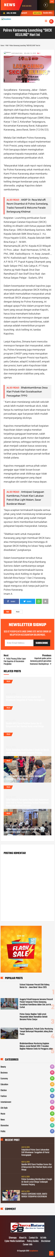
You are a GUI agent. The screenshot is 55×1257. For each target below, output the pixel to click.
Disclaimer (45, 1241)
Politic (3, 1131)
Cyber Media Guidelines (15, 1241)
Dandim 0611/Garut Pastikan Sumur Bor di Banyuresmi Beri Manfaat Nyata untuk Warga (25, 725)
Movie (3, 1114)
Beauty (3, 1067)
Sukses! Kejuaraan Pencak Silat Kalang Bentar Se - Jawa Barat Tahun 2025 (34, 986)
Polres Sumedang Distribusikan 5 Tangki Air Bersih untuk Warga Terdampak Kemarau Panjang (27, 751)
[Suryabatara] (27, 1231)
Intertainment (6, 1102)
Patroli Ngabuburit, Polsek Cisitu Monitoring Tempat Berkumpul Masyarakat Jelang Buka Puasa (36, 1031)
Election (4, 1090)
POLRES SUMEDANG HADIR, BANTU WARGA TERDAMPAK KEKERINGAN (23, 778)
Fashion (4, 1096)
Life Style (4, 1108)
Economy (4, 1079)
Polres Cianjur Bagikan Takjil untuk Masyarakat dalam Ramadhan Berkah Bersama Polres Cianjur (34, 1016)
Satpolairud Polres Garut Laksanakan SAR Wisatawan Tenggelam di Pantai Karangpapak (25, 699)
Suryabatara (33, 1251)
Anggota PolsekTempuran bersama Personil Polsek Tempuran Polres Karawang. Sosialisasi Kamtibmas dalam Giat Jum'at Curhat (36, 1003)
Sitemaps (13, 1238)
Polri (18, 612)
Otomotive (5, 1126)
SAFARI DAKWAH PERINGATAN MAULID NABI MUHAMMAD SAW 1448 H (24, 831)
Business (4, 1073)
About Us (23, 1238)
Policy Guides (33, 1241)
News (3, 1120)
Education (4, 1084)
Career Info (27, 1244)
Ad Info (43, 1238)
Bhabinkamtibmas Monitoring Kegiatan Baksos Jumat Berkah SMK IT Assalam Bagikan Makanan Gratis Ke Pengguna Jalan (36, 1046)
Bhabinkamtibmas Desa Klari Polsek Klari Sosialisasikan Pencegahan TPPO (27, 391)
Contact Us (33, 1238)
